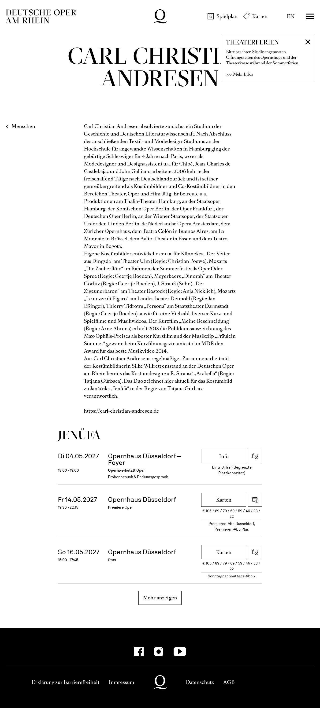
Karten (260, 16)
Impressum (121, 682)
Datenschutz (200, 682)
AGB (229, 682)
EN (290, 16)
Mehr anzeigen (160, 597)
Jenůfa (79, 434)
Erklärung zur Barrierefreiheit (65, 682)
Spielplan (227, 16)
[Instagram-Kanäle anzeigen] (158, 651)
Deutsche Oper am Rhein (41, 16)
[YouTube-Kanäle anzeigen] (180, 651)
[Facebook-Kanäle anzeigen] (139, 651)
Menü (310, 16)
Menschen (23, 126)
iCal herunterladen (255, 456)
